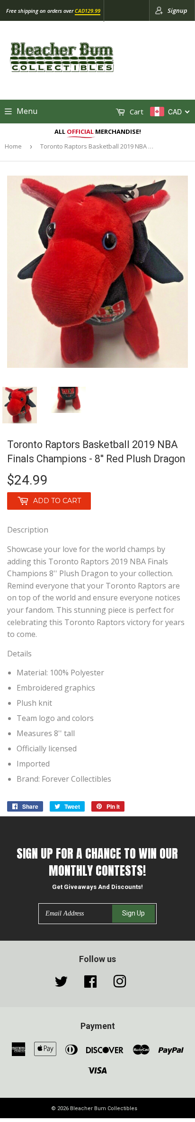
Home (13, 146)
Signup (177, 10)
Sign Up (133, 913)
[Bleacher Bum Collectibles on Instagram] (119, 984)
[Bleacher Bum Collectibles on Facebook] (90, 984)
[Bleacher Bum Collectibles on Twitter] (61, 984)
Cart (135, 111)
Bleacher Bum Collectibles (103, 1108)
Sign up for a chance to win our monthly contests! (97, 862)
